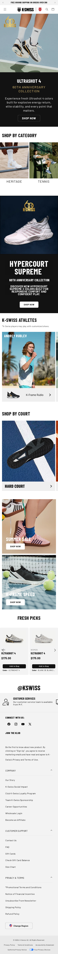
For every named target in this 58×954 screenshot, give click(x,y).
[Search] (47, 9)
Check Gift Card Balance (17, 860)
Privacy (16, 759)
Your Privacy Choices (41, 950)
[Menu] (5, 9)
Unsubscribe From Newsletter (20, 900)
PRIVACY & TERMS (14, 877)
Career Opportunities (16, 806)
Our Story (10, 780)
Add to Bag (14, 666)
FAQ (7, 847)
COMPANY (10, 770)
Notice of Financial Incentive (20, 894)
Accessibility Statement (45, 945)
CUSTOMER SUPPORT (16, 830)
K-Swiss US (24, 940)
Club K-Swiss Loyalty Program (20, 793)
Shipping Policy (13, 907)
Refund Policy (12, 913)
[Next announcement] (55, 2)
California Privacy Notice (17, 950)
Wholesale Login (13, 813)
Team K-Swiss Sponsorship (19, 800)
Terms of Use (31, 759)
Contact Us (11, 840)
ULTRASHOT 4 (8, 653)
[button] (3, 4)
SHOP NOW (29, 118)
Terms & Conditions (25, 945)
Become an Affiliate (15, 820)
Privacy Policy (9, 945)
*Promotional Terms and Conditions (23, 887)
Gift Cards (10, 853)
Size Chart (10, 867)
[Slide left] (3, 150)
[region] (29, 2)
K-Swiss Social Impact (16, 786)
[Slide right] (55, 167)
